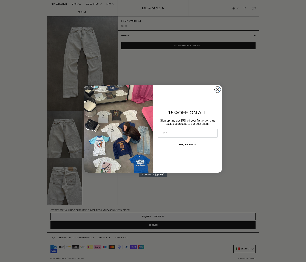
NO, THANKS (187, 144)
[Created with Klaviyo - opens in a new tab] (153, 175)
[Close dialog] (217, 89)
